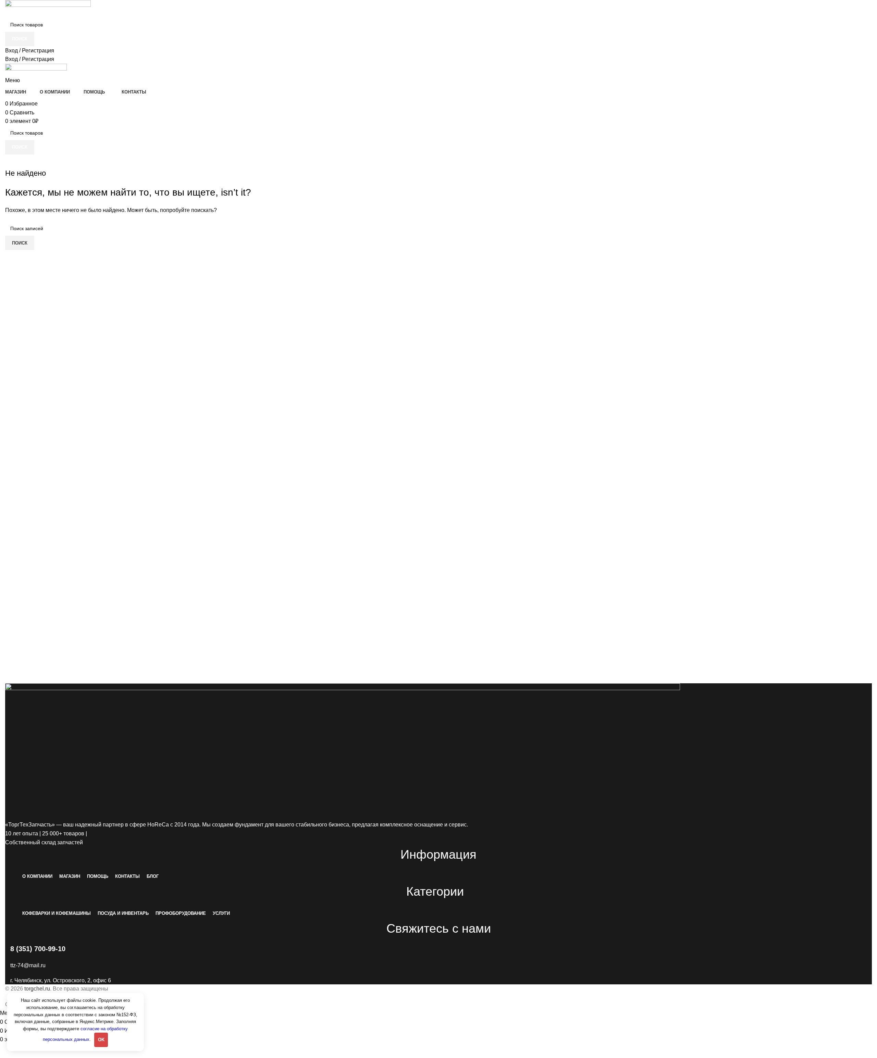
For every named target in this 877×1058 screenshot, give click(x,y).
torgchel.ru (37, 989)
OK (101, 1039)
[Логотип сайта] (48, 8)
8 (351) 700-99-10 (37, 949)
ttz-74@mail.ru (28, 965)
